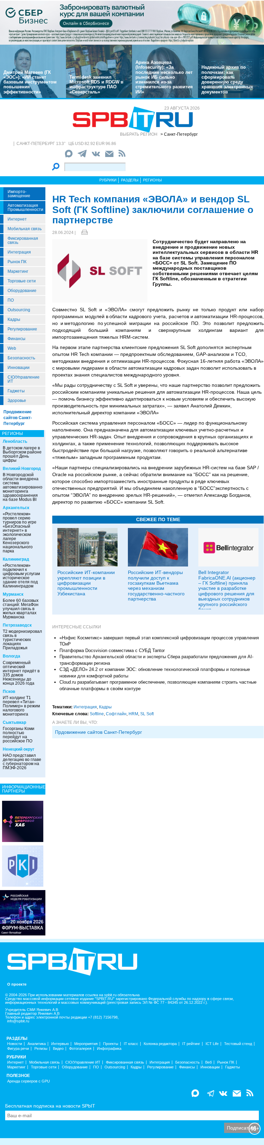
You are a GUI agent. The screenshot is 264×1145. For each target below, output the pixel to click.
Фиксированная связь (23, 240)
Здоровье (17, 400)
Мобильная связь (25, 229)
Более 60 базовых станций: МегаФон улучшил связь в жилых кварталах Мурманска (20, 608)
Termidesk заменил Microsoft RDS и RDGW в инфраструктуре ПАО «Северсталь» (96, 84)
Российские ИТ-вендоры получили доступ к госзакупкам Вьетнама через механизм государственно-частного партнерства (156, 586)
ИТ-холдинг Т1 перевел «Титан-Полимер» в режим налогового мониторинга (21, 706)
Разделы (130, 180)
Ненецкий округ (18, 749)
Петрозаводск (17, 625)
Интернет (17, 219)
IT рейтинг (191, 1044)
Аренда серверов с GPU (28, 1081)
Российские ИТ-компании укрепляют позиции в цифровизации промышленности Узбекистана (86, 583)
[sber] (132, 22)
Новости (14, 1044)
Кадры (14, 319)
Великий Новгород (22, 468)
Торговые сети (22, 281)
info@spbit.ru (18, 1021)
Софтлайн (116, 713)
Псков (9, 691)
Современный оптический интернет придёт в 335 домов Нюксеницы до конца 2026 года (21, 673)
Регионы (152, 180)
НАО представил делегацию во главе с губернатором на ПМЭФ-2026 (22, 761)
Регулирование (22, 329)
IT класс (131, 1044)
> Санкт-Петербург (179, 134)
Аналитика (37, 1044)
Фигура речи (18, 1049)
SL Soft (147, 713)
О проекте (16, 984)
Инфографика (109, 1049)
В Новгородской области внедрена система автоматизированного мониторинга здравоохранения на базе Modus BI (24, 487)
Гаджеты (16, 391)
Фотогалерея (80, 1049)
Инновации (19, 368)
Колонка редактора (160, 1044)
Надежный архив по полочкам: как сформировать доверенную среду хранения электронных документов (227, 79)
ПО (11, 300)
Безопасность (21, 358)
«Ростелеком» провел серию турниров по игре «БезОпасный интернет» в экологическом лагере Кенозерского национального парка (19, 532)
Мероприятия (86, 1044)
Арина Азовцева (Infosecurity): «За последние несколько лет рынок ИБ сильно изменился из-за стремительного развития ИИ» (164, 77)
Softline (97, 713)
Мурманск (13, 594)
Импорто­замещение (19, 194)
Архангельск (16, 507)
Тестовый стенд (238, 1044)
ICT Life (212, 1044)
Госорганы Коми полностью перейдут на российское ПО (18, 734)
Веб (208, 1062)
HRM (133, 713)
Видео (58, 1049)
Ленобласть (15, 441)
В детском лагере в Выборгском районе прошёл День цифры (22, 454)
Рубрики (108, 180)
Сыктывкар (14, 722)
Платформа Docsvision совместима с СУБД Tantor (112, 650)
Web (12, 348)
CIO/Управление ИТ (24, 379)
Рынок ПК (17, 262)
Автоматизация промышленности (25, 207)
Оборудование (22, 291)
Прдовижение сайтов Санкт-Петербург (98, 732)
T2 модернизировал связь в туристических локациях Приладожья (22, 639)
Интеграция (19, 252)
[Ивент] (22, 821)
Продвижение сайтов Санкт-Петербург (17, 417)
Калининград (16, 559)
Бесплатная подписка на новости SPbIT (50, 1105)
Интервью (60, 1044)
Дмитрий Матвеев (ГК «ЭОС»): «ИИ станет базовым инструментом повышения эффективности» (30, 82)
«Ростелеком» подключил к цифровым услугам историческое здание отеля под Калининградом (21, 575)
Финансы (16, 339)
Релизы (40, 1049)
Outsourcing (19, 310)
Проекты (110, 1044)
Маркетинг (18, 271)
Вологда (11, 656)
